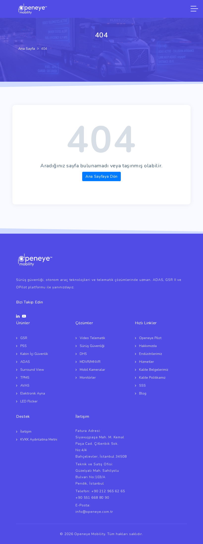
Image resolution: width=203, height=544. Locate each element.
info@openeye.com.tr (94, 511)
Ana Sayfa (26, 48)
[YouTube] (24, 316)
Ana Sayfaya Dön (101, 176)
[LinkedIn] (18, 316)
